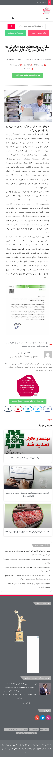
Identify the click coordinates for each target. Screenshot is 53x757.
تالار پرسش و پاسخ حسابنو (13, 364)
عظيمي (7, 559)
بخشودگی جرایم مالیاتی (29, 342)
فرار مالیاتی (44, 346)
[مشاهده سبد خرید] (13, 18)
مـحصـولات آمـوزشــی (15, 33)
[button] (47, 409)
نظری (48, 571)
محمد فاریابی (30, 579)
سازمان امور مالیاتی (13, 342)
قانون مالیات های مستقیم (31, 346)
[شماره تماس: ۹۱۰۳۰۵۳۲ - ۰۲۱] (23, 703)
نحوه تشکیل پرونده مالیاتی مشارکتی (37, 559)
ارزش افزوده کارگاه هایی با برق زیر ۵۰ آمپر (35, 567)
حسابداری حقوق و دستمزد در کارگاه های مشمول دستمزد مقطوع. (27, 575)
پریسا (43, 555)
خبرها (40, 60)
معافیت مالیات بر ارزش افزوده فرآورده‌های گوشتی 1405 (27, 531)
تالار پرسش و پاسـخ (38, 33)
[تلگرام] (26, 703)
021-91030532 (42, 2)
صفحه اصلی (47, 60)
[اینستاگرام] (29, 703)
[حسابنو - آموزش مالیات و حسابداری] (46, 10)
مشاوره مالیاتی (33, 729)
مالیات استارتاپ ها (21, 729)
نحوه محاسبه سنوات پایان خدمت (38, 583)
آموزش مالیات (44, 729)
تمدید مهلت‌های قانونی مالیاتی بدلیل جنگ (27, 457)
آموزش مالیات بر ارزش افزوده (25, 733)
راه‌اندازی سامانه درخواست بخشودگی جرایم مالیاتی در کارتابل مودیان (27, 495)
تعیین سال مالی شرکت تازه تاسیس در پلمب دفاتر (32, 551)
